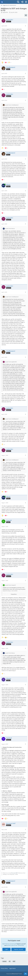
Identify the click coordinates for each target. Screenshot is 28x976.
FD (9, 961)
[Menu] (26, 1)
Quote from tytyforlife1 (11, 362)
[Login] (22, 2)
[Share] (25, 15)
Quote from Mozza (10, 228)
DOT (14, 961)
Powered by (14, 973)
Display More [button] (14, 594)
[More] (25, 26)
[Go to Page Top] (25, 973)
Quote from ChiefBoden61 (12, 105)
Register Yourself (18, 949)
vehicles (4, 961)
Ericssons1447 (14, 873)
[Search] (18, 1)
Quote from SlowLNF (10, 585)
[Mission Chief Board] (1, 1)
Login (6, 949)
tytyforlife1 (5, 12)
